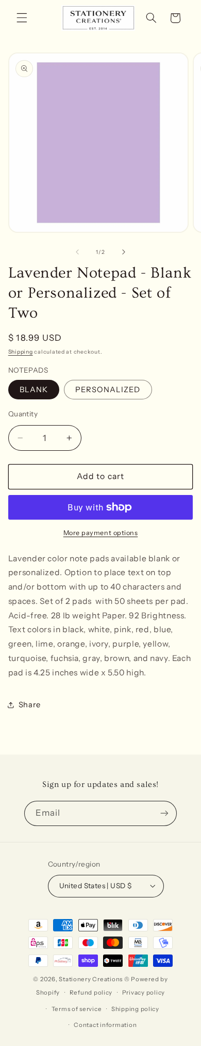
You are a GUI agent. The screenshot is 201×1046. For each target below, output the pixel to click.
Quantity (23, 414)
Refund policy (91, 992)
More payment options (100, 533)
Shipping (20, 351)
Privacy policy (143, 992)
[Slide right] (123, 252)
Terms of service (77, 1009)
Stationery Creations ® (94, 979)
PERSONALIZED (108, 389)
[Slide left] (77, 252)
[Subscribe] (164, 813)
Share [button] (30, 704)
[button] (22, 18)
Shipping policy (135, 1009)
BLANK (34, 389)
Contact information (105, 1025)
